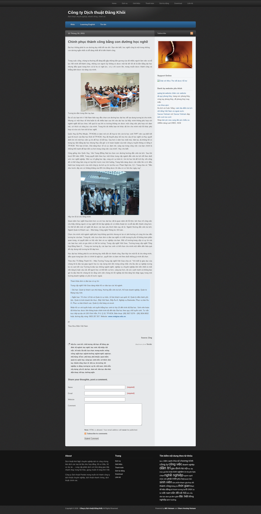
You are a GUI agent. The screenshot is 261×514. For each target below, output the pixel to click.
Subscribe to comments (97, 434)
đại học (87, 369)
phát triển (172, 478)
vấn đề (175, 492)
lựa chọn (90, 351)
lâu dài (83, 351)
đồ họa (81, 372)
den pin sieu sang (169, 120)
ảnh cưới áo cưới (164, 117)
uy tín (93, 366)
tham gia (184, 482)
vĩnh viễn (107, 366)
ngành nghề (99, 354)
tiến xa (92, 363)
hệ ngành (78, 347)
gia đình (176, 468)
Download (178, 3)
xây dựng (74, 369)
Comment (72, 406)
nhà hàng (74, 357)
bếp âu (73, 344)
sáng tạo (88, 360)
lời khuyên (188, 472)
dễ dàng (103, 344)
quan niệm (104, 357)
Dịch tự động (164, 3)
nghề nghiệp (173, 475)
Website (71, 399)
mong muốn (99, 351)
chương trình (186, 461)
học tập (190, 468)
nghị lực (108, 354)
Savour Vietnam (163, 114)
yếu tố (81, 369)
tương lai (86, 366)
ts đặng (80, 366)
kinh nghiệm (178, 472)
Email (70, 393)
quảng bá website (164, 93)
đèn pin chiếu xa (182, 120)
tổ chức (189, 489)
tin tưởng (99, 363)
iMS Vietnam (169, 508)
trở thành (174, 490)
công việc (175, 464)
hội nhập (101, 347)
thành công (78, 363)
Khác (73, 24)
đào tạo (101, 369)
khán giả (162, 472)
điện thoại (74, 372)
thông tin (174, 486)
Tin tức (103, 24)
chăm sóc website (179, 93)
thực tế (86, 363)
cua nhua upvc (163, 105)
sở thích (104, 360)
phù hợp (87, 357)
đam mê (94, 369)
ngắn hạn (79, 354)
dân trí (165, 468)
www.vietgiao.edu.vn (117, 316)
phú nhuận (96, 357)
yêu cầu (190, 493)
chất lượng (88, 344)
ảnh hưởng (171, 500)
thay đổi (191, 483)
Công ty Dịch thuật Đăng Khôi (96, 12)
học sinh (94, 347)
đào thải (108, 369)
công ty (164, 464)
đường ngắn (90, 372)
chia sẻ (176, 461)
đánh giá (168, 496)
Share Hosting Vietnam (187, 508)
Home (114, 3)
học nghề (86, 347)
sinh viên (96, 360)
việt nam (99, 366)
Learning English (87, 24)
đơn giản (175, 497)
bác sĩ (162, 461)
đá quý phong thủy (164, 96)
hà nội (184, 468)
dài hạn (96, 344)
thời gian (184, 485)
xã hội (182, 492)
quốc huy (81, 360)
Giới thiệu (136, 3)
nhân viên (163, 479)
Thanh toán (150, 3)
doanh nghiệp (188, 464)
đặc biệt (183, 496)
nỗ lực (81, 357)
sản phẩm (176, 483)
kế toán (78, 351)
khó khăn (169, 472)
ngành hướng (89, 354)
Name (70, 387)
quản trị (74, 360)
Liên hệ (190, 3)
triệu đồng (166, 489)
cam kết (80, 344)
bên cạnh (168, 461)
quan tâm (188, 479)
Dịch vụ (125, 3)
